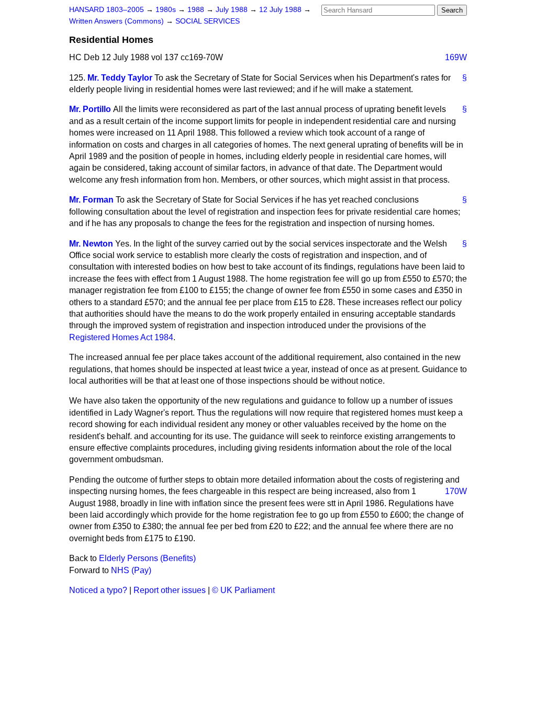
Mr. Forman (91, 199)
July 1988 (233, 10)
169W (456, 57)
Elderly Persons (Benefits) (147, 558)
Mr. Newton (91, 243)
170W (456, 491)
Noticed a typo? (98, 590)
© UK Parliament (243, 590)
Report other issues (169, 590)
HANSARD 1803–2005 (106, 10)
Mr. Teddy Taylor (119, 77)
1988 (196, 10)
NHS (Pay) (131, 570)
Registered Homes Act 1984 (121, 337)
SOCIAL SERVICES (207, 21)
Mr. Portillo (90, 109)
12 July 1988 (281, 10)
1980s (166, 10)
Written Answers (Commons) (117, 21)
